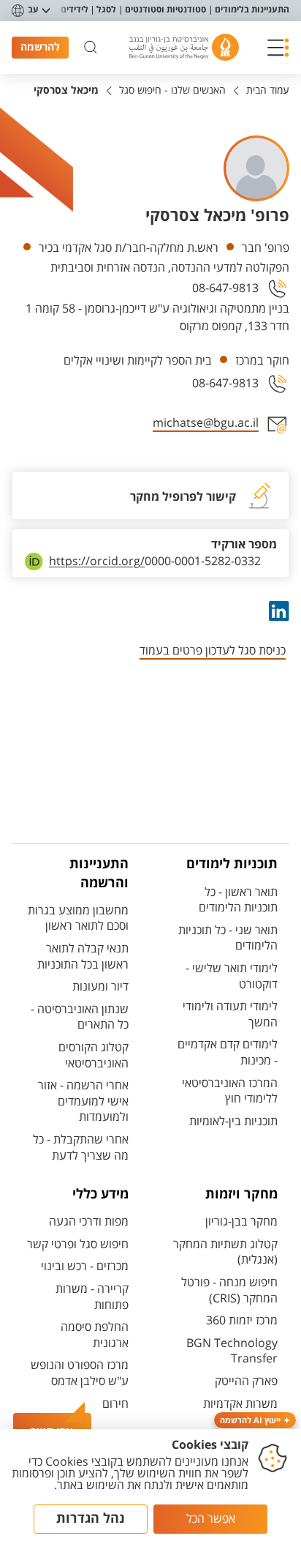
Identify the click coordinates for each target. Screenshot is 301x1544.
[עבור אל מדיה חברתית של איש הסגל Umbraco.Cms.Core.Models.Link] (277, 611)
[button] (278, 47)
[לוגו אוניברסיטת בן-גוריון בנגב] (184, 47)
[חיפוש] (90, 47)
